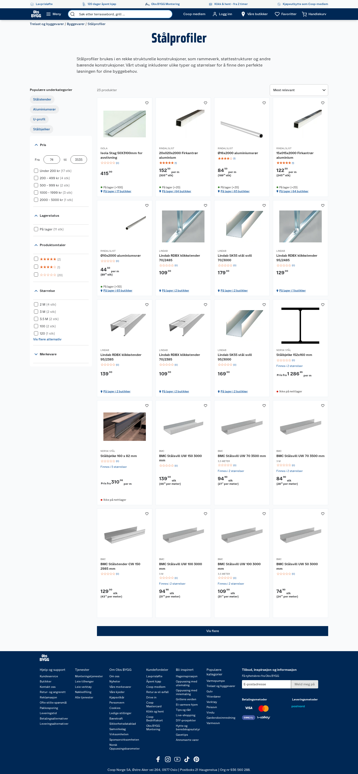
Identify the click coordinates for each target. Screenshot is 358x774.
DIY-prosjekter (186, 720)
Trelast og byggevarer (47, 24)
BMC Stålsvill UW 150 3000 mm (180, 458)
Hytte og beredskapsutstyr (188, 727)
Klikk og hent (155, 711)
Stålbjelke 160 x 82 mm (118, 456)
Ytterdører (214, 696)
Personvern (116, 702)
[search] (72, 14)
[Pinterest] (196, 759)
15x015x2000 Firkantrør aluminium (295, 155)
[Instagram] (168, 759)
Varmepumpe (216, 680)
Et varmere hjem (187, 704)
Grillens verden (186, 699)
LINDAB (163, 250)
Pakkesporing (49, 708)
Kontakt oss (48, 686)
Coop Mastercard (154, 704)
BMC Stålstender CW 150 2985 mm (120, 566)
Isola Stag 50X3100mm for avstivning (121, 155)
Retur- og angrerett (53, 692)
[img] (124, 163)
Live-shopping (185, 715)
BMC (161, 451)
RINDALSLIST (166, 148)
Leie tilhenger (84, 681)
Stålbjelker (41, 129)
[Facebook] (158, 759)
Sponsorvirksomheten (124, 739)
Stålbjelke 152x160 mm (294, 355)
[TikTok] (187, 759)
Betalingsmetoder (254, 699)
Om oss (114, 676)
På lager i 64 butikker (176, 191)
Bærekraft (116, 718)
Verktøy (212, 702)
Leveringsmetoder (305, 699)
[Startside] (36, 14)
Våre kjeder (117, 692)
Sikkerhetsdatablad (122, 723)
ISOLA (104, 148)
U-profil (39, 119)
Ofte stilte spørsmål (53, 702)
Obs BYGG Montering (153, 727)
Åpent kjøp (153, 681)
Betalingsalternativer (54, 718)
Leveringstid (48, 713)
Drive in (151, 697)
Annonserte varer (187, 739)
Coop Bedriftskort (154, 718)
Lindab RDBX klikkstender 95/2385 (121, 357)
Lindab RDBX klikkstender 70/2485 (179, 258)
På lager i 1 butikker (292, 290)
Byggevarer (76, 24)
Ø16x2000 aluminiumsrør (238, 153)
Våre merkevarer (120, 686)
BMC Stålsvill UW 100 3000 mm (180, 566)
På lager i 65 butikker (235, 191)
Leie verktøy (83, 686)
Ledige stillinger (120, 713)
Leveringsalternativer (54, 723)
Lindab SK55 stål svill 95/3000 (235, 357)
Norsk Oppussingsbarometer (124, 746)
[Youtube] (177, 759)
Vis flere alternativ (47, 339)
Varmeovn (213, 723)
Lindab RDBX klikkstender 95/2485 (296, 258)
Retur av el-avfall (157, 692)
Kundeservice (49, 676)
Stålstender (42, 99)
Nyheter (114, 681)
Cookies (114, 708)
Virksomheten (118, 734)
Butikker (45, 681)
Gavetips (182, 734)
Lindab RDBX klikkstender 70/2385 (179, 357)
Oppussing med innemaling (186, 692)
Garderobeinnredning (221, 717)
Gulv (210, 691)
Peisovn (212, 707)
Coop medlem (156, 686)
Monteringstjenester (89, 676)
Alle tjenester (84, 697)
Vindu (210, 712)
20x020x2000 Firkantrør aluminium (178, 155)
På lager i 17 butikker (117, 191)
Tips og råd (183, 709)
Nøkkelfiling (83, 692)
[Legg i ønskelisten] (146, 102)
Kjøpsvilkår (116, 697)
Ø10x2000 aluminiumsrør (120, 256)
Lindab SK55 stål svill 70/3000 (235, 258)
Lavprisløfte (154, 676)
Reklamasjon (48, 697)
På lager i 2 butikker (175, 290)
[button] (212, 631)
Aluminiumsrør (44, 109)
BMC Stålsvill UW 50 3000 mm (297, 566)
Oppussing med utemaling (186, 683)
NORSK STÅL (283, 350)
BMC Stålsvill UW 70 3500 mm (242, 456)
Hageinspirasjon (186, 676)
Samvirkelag (117, 729)
